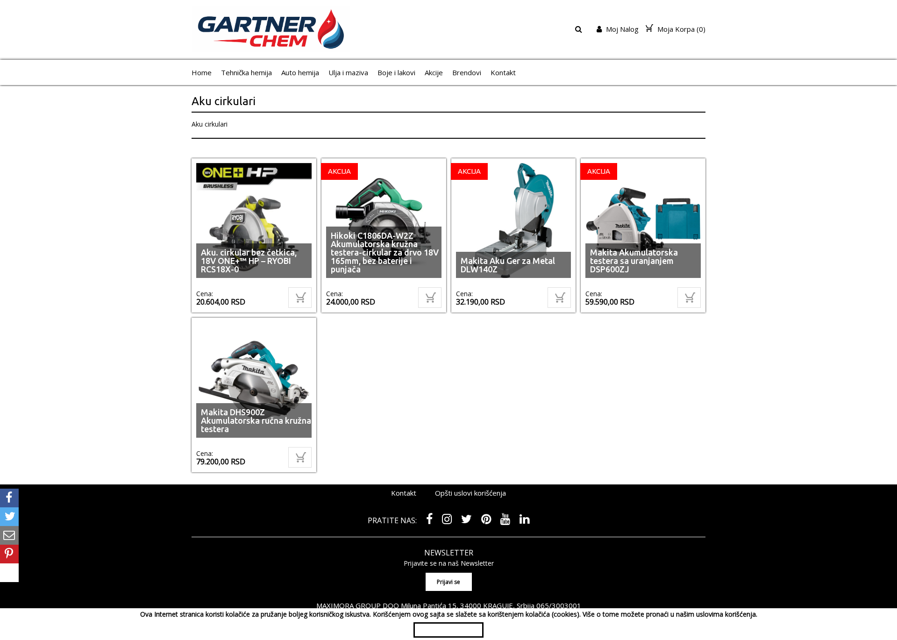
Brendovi (466, 72)
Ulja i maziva (348, 72)
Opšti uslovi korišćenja (470, 493)
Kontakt (503, 72)
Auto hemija (300, 72)
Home (202, 72)
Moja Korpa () (680, 29)
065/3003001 (558, 605)
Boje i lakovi (396, 72)
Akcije (434, 72)
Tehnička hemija (246, 72)
